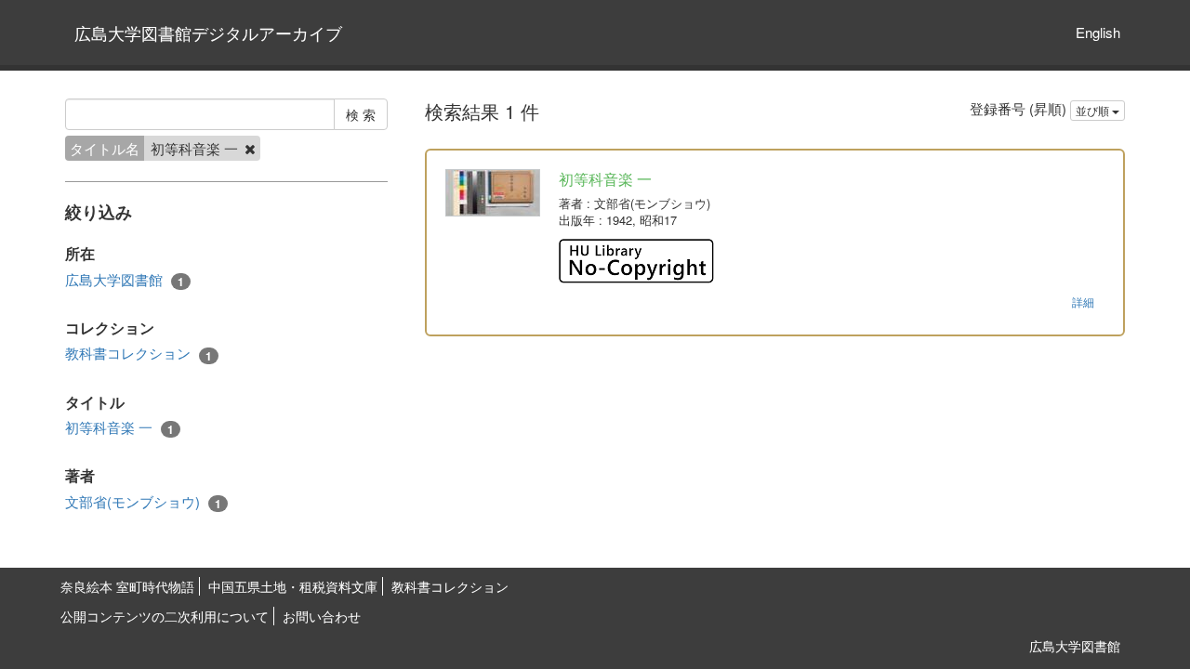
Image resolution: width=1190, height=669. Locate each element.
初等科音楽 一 (119, 427)
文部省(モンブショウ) (143, 502)
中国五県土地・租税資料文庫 (292, 586)
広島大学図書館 (124, 279)
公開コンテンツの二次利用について (164, 616)
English (1098, 32)
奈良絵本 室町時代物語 (127, 586)
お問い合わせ (322, 616)
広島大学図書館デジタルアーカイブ (208, 32)
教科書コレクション (138, 353)
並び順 (1094, 110)
